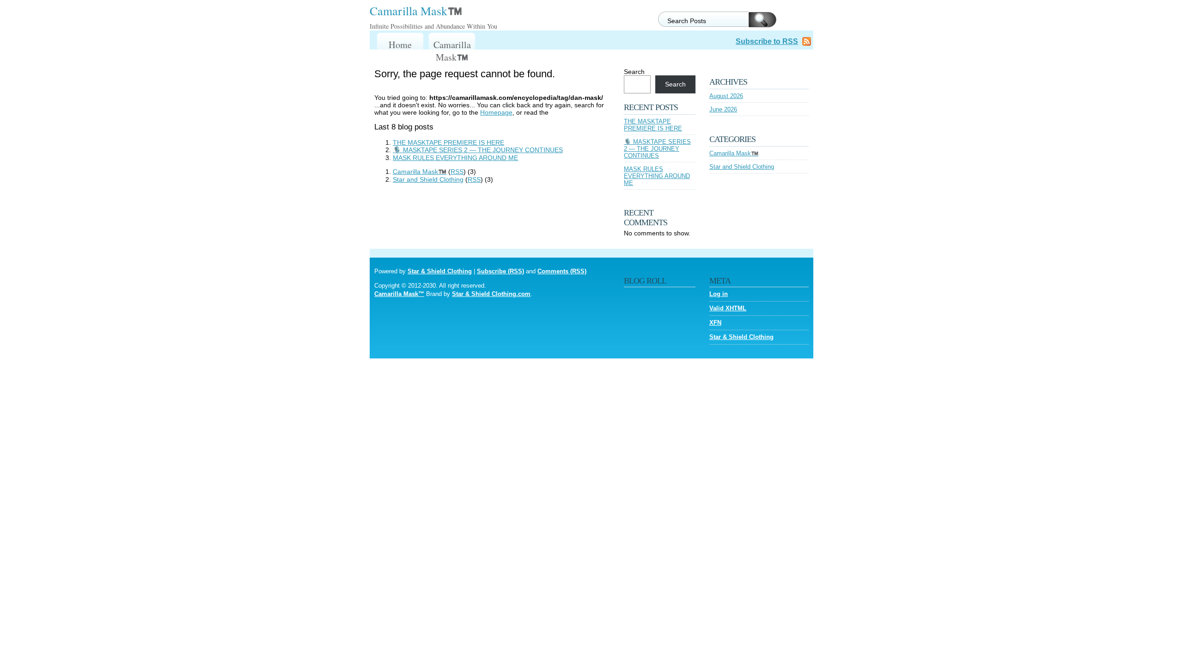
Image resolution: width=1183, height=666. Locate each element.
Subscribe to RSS (767, 41)
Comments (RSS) (561, 271)
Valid (727, 308)
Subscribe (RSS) (500, 271)
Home (400, 44)
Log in (718, 293)
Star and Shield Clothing (428, 179)
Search (634, 71)
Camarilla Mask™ (399, 293)
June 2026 (723, 109)
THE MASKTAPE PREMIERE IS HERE (448, 142)
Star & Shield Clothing (440, 271)
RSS (457, 171)
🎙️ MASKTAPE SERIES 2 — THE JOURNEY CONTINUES (478, 150)
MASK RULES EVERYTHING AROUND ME (455, 157)
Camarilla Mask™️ (416, 10)
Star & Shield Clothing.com (491, 293)
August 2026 (726, 95)
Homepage (496, 112)
